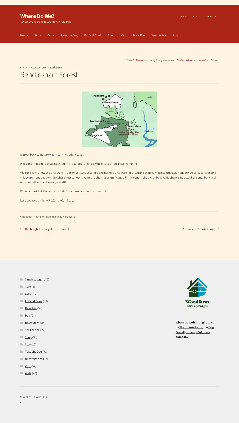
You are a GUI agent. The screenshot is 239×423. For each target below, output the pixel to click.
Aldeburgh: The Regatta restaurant (46, 229)
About (196, 16)
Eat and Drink (92, 35)
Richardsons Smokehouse (198, 229)
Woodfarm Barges (208, 60)
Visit (124, 35)
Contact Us (210, 16)
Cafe (28, 286)
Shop (111, 35)
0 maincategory (35, 279)
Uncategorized (34, 359)
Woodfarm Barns (185, 60)
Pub (27, 315)
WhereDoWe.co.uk (135, 60)
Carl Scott (56, 67)
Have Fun (139, 35)
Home (184, 16)
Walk (38, 35)
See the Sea (158, 35)
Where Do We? (37, 16)
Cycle (50, 35)
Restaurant (32, 323)
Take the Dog (69, 35)
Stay (175, 35)
